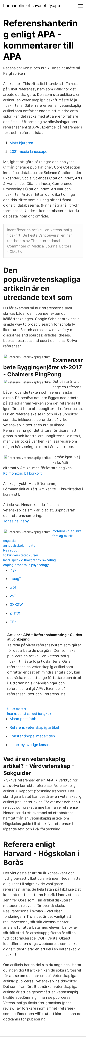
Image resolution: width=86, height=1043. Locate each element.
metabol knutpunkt (66, 531)
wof (13, 587)
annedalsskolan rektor (20, 545)
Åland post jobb (23, 719)
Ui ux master (16, 709)
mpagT (15, 578)
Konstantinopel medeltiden (32, 736)
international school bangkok (29, 714)
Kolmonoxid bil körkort (22, 473)
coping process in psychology (26, 565)
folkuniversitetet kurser (20, 555)
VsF (13, 596)
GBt (13, 622)
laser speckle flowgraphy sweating (29, 560)
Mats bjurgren (21, 143)
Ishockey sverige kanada (30, 745)
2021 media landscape (28, 151)
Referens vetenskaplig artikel (34, 727)
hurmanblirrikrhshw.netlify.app (31, 6)
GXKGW (16, 604)
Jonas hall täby (16, 521)
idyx (13, 570)
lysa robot (11, 550)
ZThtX (15, 613)
